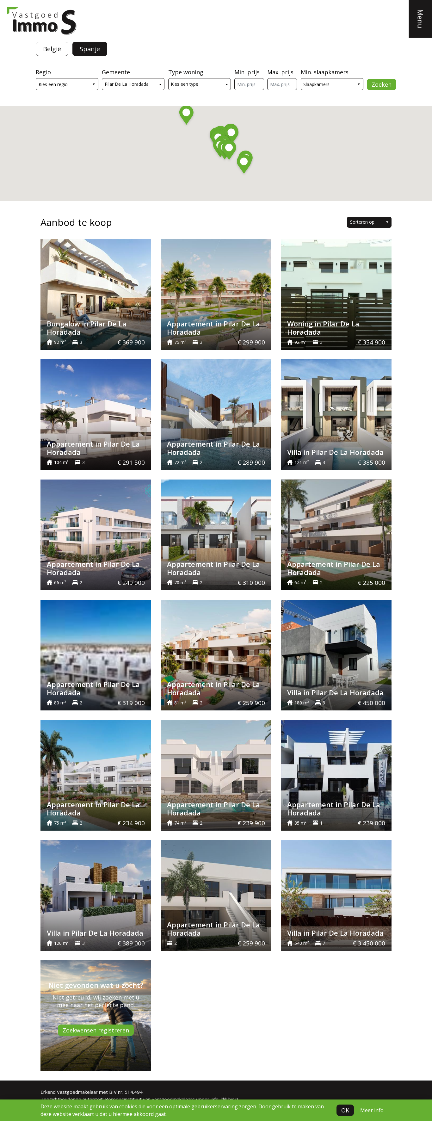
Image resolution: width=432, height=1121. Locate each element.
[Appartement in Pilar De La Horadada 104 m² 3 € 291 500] (95, 414)
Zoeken (382, 84)
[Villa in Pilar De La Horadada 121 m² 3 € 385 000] (336, 414)
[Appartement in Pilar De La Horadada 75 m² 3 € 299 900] (216, 294)
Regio (43, 72)
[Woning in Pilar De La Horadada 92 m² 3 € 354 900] (336, 294)
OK (345, 1110)
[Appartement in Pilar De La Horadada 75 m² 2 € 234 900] (95, 774)
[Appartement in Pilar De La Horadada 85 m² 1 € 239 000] (336, 774)
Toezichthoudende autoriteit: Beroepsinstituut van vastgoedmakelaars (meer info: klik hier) (139, 1099)
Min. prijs (247, 72)
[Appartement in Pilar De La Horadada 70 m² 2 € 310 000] (216, 534)
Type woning (185, 72)
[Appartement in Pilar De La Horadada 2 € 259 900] (216, 895)
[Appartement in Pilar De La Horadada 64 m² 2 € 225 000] (336, 534)
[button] (229, 151)
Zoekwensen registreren (96, 1030)
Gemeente (116, 72)
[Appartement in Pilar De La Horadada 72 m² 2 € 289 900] (216, 414)
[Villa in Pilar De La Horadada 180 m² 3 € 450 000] (336, 654)
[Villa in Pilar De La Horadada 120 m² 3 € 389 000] (95, 895)
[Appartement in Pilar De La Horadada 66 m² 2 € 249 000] (95, 534)
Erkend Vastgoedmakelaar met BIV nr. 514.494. (92, 1092)
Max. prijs (280, 72)
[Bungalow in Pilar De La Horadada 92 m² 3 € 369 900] (95, 294)
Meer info (372, 1110)
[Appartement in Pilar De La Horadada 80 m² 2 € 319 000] (95, 654)
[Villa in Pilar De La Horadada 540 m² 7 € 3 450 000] (336, 895)
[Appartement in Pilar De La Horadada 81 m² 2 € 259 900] (216, 654)
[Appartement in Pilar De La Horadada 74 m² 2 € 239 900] (216, 774)
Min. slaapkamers (325, 72)
